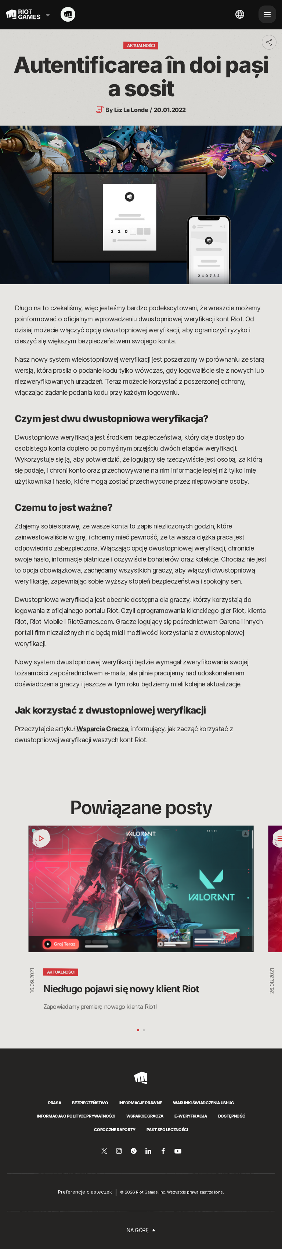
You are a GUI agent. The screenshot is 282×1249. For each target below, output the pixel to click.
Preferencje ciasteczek (85, 1192)
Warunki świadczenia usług (203, 1102)
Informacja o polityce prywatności (76, 1116)
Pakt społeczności (167, 1129)
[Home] (68, 14)
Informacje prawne (140, 1102)
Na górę (137, 1230)
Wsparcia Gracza (102, 729)
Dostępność (231, 1116)
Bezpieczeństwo (90, 1102)
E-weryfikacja (190, 1116)
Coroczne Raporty (114, 1129)
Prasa (54, 1102)
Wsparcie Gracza (144, 1116)
